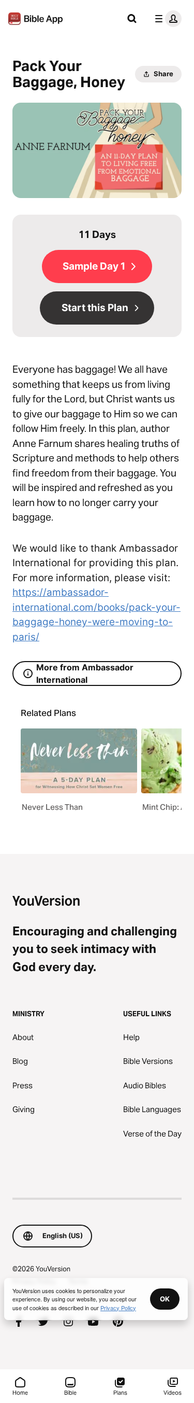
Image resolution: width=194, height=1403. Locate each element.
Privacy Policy (118, 1307)
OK (165, 1299)
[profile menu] (166, 18)
